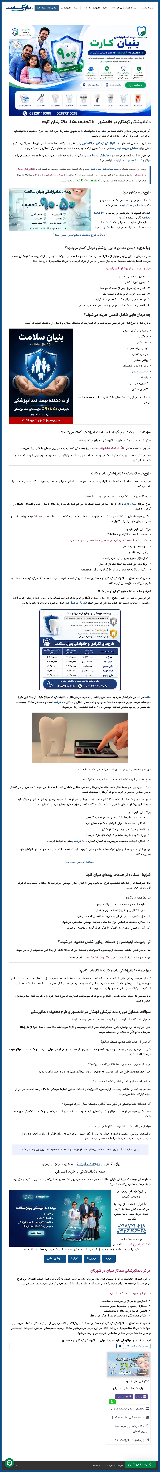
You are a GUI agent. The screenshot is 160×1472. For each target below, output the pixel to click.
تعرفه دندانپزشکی (87, 1164)
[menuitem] (147, 8)
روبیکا (90, 1258)
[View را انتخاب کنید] (120, 1346)
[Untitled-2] (18, 8)
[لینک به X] (21, 1465)
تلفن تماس (53, 1258)
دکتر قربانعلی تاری (137, 1381)
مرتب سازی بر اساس (138, 1346)
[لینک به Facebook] (16, 1465)
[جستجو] (31, 8)
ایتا (73, 1258)
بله (107, 1258)
